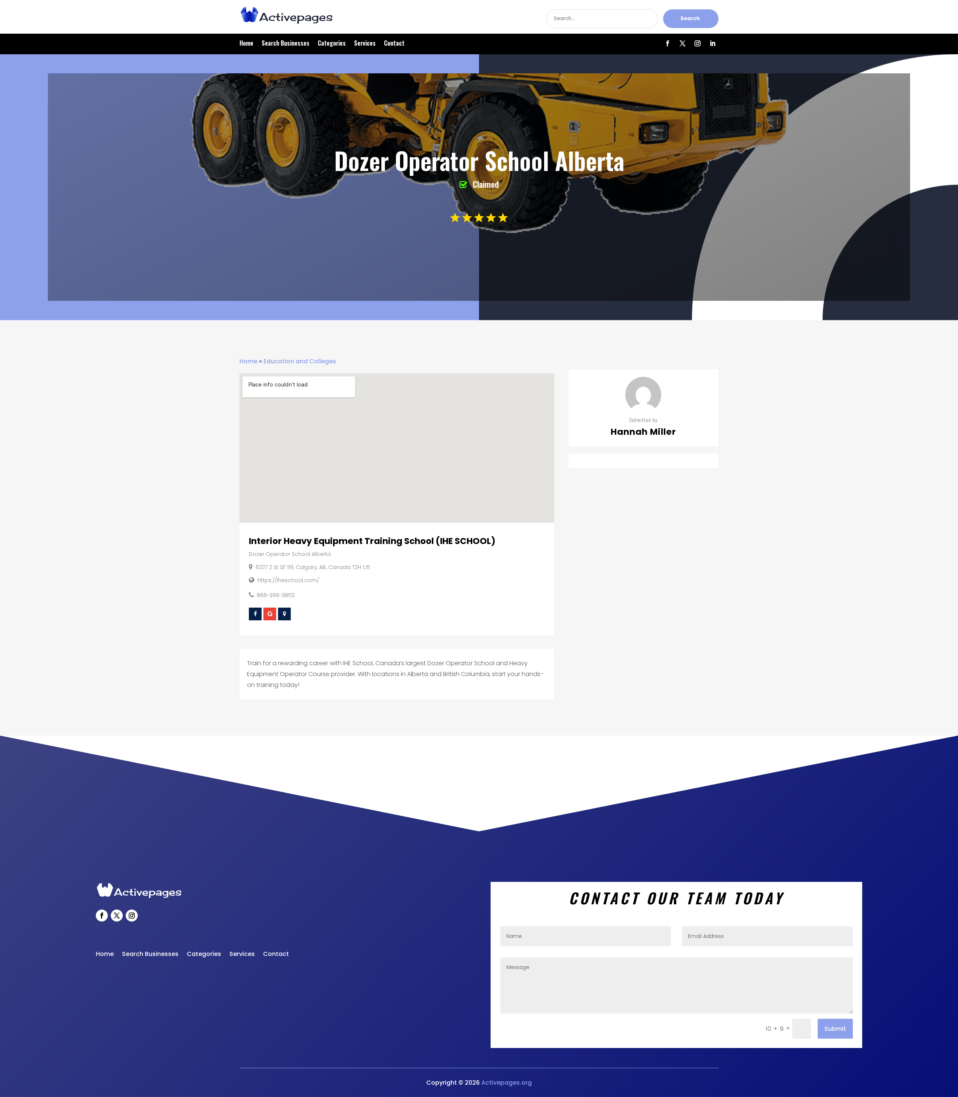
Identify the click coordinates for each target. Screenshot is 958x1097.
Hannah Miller (643, 432)
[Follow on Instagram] (698, 43)
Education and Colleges (299, 361)
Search (690, 18)
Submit (835, 1028)
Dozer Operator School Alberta (290, 554)
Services (365, 44)
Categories (332, 44)
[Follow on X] (683, 43)
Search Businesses (285, 44)
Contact (394, 44)
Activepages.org (506, 1082)
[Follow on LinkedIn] (712, 43)
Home (246, 44)
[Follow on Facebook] (668, 43)
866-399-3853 (276, 595)
